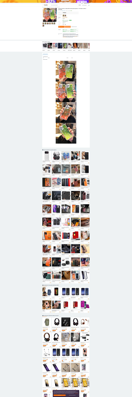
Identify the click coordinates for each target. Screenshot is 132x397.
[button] (43, 5)
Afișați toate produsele (44, 316)
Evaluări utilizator (63, 10)
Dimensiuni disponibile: (59, 17)
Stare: (58, 18)
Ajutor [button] (82, 3)
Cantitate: (59, 24)
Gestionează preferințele (72, 395)
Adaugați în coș (67, 26)
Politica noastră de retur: (60, 33)
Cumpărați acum (61, 26)
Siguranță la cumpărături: (59, 29)
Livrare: (59, 21)
